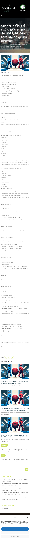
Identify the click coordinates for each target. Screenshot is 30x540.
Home (2, 44)
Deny (15, 532)
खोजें (3, 466)
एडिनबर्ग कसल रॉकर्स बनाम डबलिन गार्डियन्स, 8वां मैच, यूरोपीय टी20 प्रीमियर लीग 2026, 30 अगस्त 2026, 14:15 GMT (14, 436)
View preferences (15, 536)
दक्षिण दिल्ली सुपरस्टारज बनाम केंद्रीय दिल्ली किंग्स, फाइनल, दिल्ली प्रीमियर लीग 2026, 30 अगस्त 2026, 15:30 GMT (15, 409)
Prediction (7, 44)
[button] (28, 517)
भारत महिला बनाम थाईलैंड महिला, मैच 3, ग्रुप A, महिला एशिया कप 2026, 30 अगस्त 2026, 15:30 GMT (14, 382)
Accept (15, 529)
